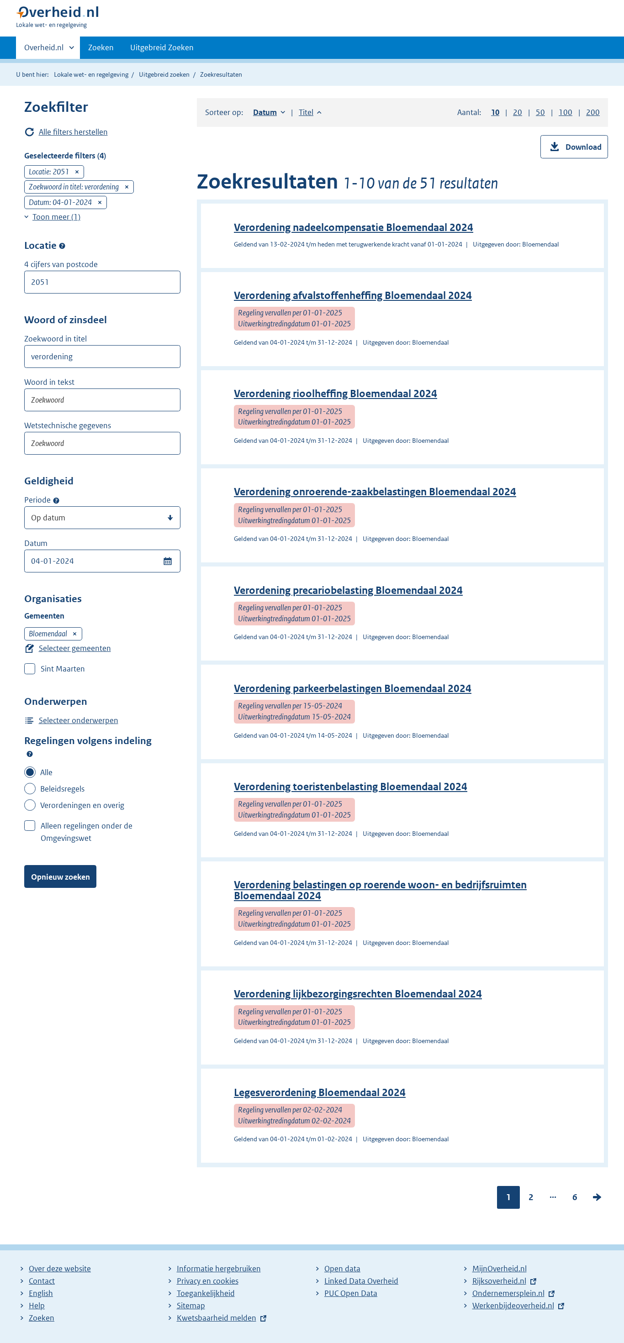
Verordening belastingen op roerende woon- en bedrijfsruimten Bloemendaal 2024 (380, 890)
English (41, 1293)
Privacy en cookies (207, 1281)
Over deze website (60, 1269)
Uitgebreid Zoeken (162, 47)
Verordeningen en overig (82, 805)
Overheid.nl (43, 50)
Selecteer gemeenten (75, 648)
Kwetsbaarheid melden (216, 1318)
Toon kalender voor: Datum (167, 561)
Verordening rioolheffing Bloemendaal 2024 (335, 394)
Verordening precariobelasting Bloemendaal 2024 (348, 590)
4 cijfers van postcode (61, 264)
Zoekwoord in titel (55, 339)
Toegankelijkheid (206, 1293)
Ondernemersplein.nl (508, 1293)
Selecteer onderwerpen (78, 720)
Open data (342, 1269)
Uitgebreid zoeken (164, 74)
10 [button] (495, 112)
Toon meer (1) (56, 217)
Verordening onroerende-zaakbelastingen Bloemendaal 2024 (375, 492)
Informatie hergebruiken (219, 1269)
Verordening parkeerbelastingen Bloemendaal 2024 (352, 688)
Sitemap (191, 1306)
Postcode (62, 246)
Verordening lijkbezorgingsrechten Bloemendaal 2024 (358, 994)
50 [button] (540, 112)
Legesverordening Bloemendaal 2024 (320, 1092)
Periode (37, 500)
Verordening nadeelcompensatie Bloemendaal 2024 (353, 227)
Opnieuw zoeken (60, 877)
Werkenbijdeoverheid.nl (513, 1306)
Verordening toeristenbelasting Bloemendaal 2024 (350, 787)
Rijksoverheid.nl (499, 1281)
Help (37, 1306)
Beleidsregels (62, 789)
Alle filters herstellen (73, 132)
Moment (56, 500)
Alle (46, 772)
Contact (42, 1281)
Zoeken (101, 47)
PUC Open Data (350, 1293)
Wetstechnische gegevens (67, 425)
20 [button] (517, 112)
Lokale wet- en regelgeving (91, 74)
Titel (310, 112)
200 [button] (593, 112)
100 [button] (565, 112)
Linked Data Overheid (361, 1281)
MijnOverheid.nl (499, 1269)
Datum (36, 543)
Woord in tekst (49, 382)
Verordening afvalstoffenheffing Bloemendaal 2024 (353, 295)
